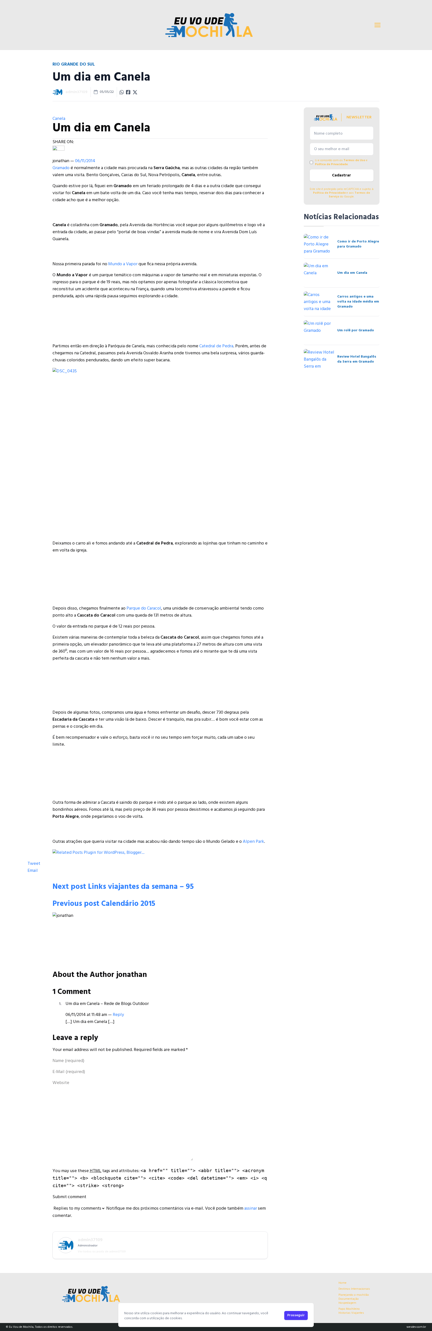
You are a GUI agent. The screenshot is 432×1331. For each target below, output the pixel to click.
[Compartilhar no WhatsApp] (122, 92)
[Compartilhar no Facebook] (128, 92)
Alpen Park (253, 841)
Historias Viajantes (351, 1312)
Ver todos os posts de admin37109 (102, 1252)
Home (342, 1282)
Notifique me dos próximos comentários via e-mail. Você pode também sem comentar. (159, 1212)
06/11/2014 (85, 161)
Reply (118, 1014)
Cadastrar (341, 175)
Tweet (34, 863)
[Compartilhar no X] (135, 92)
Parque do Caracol (143, 608)
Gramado (61, 168)
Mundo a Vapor (123, 264)
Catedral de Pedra (216, 346)
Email (33, 870)
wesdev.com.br (416, 1326)
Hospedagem (347, 1302)
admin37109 (77, 92)
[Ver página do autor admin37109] (57, 92)
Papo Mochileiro (349, 1308)
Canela (58, 118)
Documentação (348, 1298)
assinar (250, 1208)
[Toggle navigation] (377, 25)
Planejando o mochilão (353, 1294)
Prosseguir (296, 1315)
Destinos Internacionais (354, 1288)
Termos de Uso (354, 160)
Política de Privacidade (331, 164)
